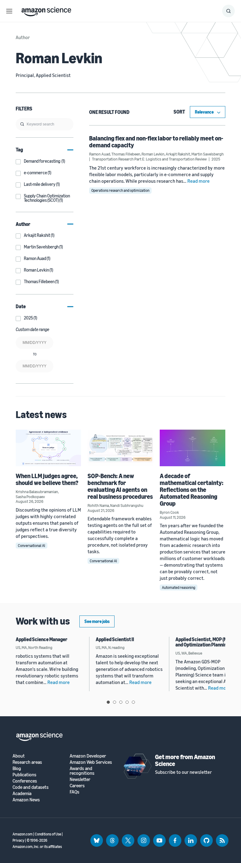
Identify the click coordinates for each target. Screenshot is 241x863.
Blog (17, 768)
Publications (24, 774)
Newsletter (80, 779)
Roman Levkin (153, 153)
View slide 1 (108, 702)
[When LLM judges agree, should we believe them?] (48, 448)
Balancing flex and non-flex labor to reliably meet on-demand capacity (156, 142)
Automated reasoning (178, 587)
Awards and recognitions (82, 770)
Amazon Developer (88, 755)
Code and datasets (31, 787)
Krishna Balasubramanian (37, 491)
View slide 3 (120, 702)
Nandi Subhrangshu (126, 505)
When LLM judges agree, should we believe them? (47, 479)
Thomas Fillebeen (125, 153)
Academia (22, 793)
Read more (198, 181)
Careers (77, 785)
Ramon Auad (99, 153)
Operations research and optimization (120, 190)
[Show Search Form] (228, 11)
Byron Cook (169, 512)
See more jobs (97, 621)
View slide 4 (127, 702)
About (19, 755)
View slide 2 (114, 702)
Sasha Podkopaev (30, 496)
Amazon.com (23, 834)
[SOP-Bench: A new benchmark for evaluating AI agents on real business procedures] (120, 448)
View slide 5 (133, 702)
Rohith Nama (98, 505)
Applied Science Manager (41, 639)
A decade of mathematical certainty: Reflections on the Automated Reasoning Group (191, 489)
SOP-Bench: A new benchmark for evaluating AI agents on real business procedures (120, 486)
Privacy (18, 840)
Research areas (27, 762)
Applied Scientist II (115, 639)
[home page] (46, 10)
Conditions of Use (48, 834)
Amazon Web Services (91, 762)
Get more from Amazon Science (185, 760)
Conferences (25, 781)
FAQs (74, 791)
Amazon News (26, 799)
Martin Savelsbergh (207, 153)
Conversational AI (31, 545)
